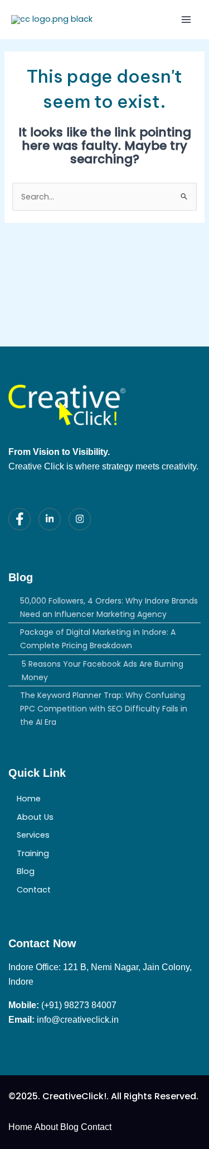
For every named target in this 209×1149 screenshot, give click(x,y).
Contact (34, 889)
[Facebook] (19, 519)
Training (33, 853)
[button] (104, 853)
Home (29, 798)
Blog (26, 871)
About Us (35, 817)
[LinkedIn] (49, 519)
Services (33, 835)
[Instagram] (80, 519)
